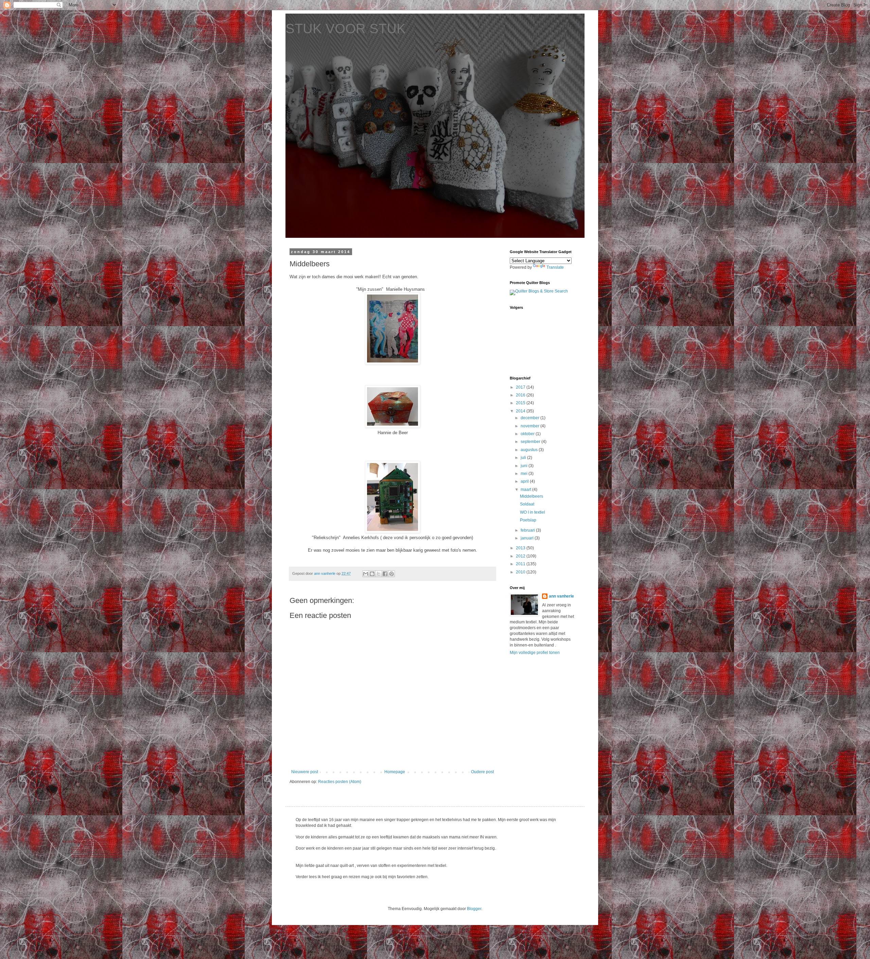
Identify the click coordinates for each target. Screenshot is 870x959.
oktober (528, 433)
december (530, 417)
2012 (521, 556)
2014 (521, 411)
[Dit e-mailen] (365, 573)
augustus (530, 449)
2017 (521, 387)
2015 (521, 403)
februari (528, 530)
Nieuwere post (304, 771)
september (531, 441)
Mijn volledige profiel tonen (535, 652)
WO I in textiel (532, 512)
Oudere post (482, 771)
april (525, 481)
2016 (521, 395)
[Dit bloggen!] (372, 573)
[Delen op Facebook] (385, 573)
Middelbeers (531, 496)
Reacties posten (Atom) (339, 781)
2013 (521, 548)
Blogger (474, 908)
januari (528, 538)
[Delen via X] (378, 573)
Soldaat (527, 504)
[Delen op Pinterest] (391, 573)
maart (526, 489)
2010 (521, 572)
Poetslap (528, 520)
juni (524, 465)
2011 (521, 564)
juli (524, 457)
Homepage (394, 771)
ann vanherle (561, 596)
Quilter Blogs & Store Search (541, 291)
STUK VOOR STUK (345, 28)
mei (524, 473)
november (530, 426)
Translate (555, 267)
